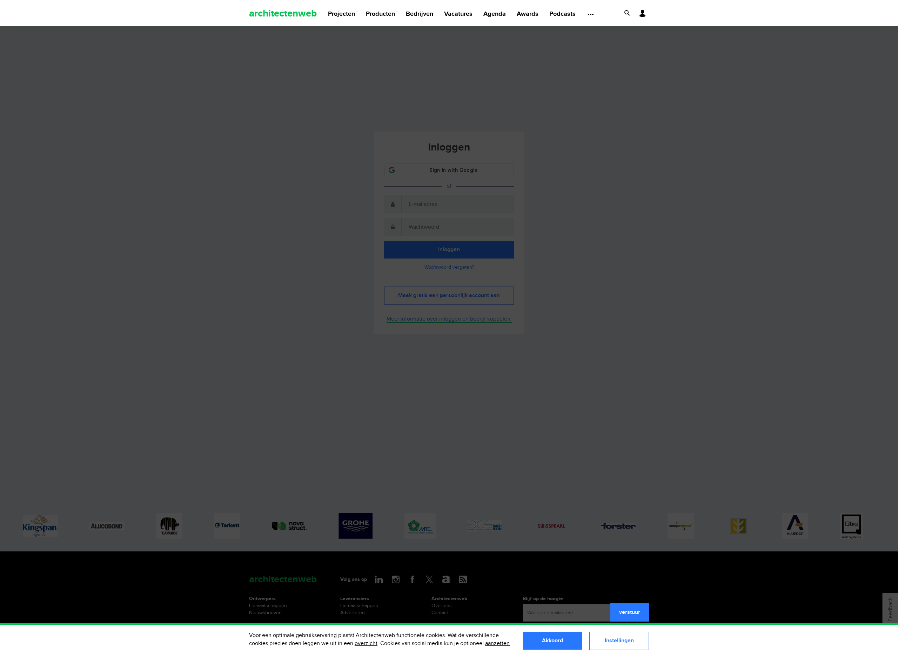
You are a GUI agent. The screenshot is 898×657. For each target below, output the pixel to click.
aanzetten (497, 643)
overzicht (366, 643)
